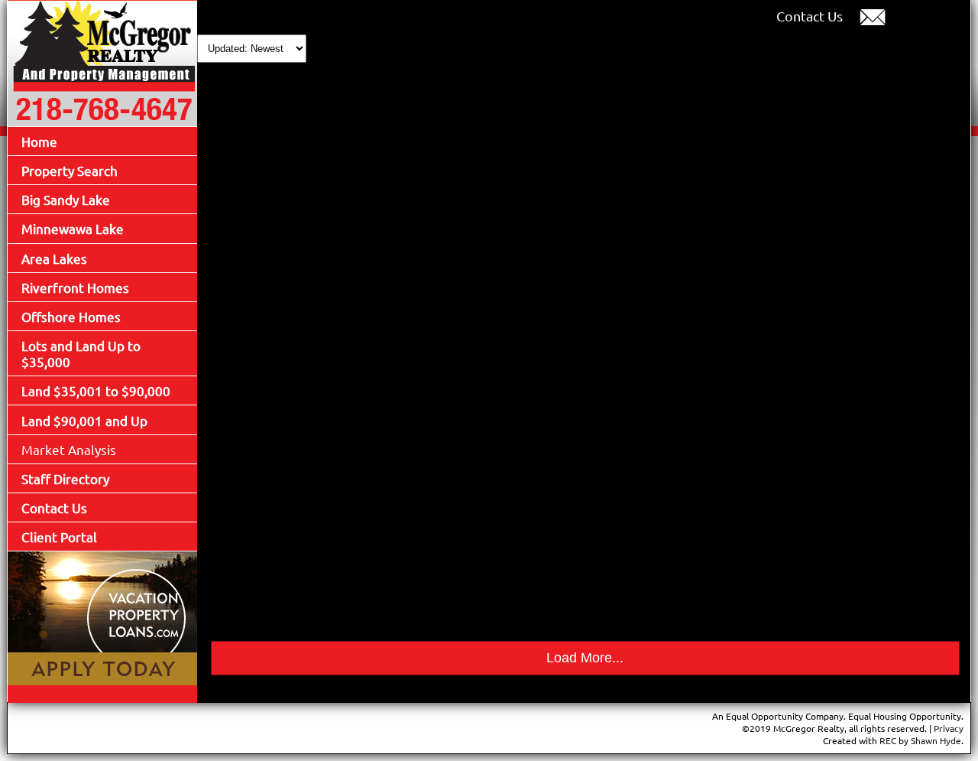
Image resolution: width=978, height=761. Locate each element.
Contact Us (54, 507)
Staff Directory (65, 478)
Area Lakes (54, 258)
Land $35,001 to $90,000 (95, 390)
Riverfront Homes (75, 287)
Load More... (584, 657)
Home (39, 141)
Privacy (948, 728)
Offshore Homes (71, 316)
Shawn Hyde (936, 740)
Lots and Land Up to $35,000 (81, 353)
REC (887, 740)
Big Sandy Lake (65, 199)
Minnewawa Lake (72, 228)
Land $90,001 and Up (84, 420)
